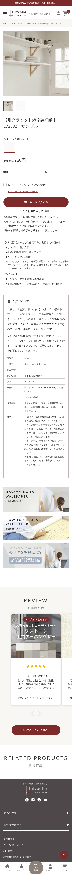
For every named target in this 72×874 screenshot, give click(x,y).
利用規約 (8, 851)
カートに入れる (39, 202)
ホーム (5, 23)
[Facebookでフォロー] (27, 800)
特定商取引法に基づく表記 (17, 857)
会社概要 (8, 839)
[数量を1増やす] (39, 172)
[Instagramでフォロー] (33, 801)
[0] (65, 13)
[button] (33, 713)
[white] (9, 147)
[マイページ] (58, 13)
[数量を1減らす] (20, 172)
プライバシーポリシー (14, 845)
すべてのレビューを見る (35, 730)
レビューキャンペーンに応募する (27, 184)
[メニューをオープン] (5, 13)
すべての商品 (17, 23)
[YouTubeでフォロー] (45, 801)
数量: (6, 172)
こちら (53, 230)
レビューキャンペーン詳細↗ (23, 191)
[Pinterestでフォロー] (39, 800)
